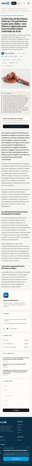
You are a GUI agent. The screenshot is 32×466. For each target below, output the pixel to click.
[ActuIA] (5, 3)
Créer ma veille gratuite (16, 126)
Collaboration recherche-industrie (17, 8)
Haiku (5, 340)
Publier (14, 3)
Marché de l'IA (13, 62)
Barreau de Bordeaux (9, 347)
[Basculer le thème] (24, 3)
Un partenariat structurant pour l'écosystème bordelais (15, 320)
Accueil (3, 8)
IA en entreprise (7, 65)
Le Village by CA (8, 343)
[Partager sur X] (4, 328)
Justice (4, 62)
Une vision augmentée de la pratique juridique (15, 323)
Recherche (2, 440)
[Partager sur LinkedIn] (7, 328)
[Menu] (28, 3)
